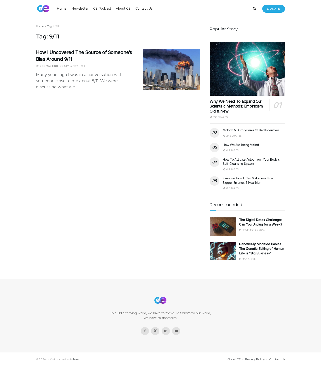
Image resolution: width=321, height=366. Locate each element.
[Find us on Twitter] (155, 331)
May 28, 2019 (248, 258)
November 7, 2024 (253, 230)
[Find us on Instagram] (166, 331)
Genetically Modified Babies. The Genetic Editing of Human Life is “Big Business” (261, 248)
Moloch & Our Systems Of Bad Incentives (251, 130)
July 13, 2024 (70, 66)
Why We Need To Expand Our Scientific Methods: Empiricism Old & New (236, 106)
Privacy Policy (255, 359)
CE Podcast (102, 8)
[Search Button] (254, 8)
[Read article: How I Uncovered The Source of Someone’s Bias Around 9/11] (171, 69)
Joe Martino (49, 66)
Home (62, 8)
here (76, 359)
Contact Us (143, 8)
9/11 (57, 26)
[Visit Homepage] (43, 8)
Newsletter (79, 8)
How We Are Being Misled (241, 145)
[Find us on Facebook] (145, 331)
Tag (49, 26)
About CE (123, 8)
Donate (273, 8)
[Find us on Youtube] (176, 331)
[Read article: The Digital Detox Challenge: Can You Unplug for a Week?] (223, 226)
